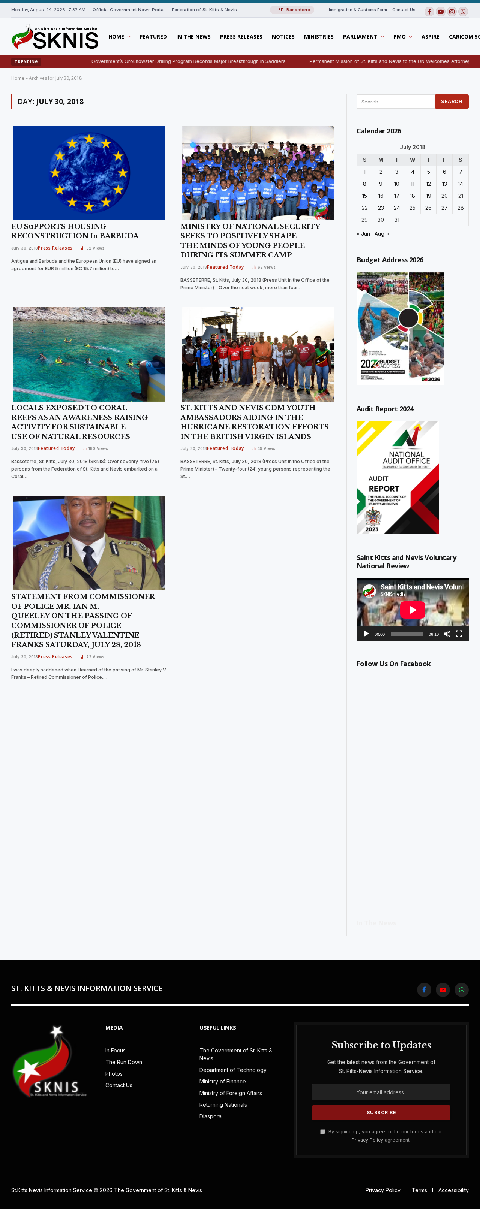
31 (396, 220)
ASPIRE (431, 36)
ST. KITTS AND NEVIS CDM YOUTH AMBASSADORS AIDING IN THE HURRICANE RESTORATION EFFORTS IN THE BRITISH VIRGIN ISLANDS (254, 422)
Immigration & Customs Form (358, 9)
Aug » (382, 233)
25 (413, 208)
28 (461, 208)
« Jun (363, 233)
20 (444, 196)
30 (381, 220)
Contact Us (404, 9)
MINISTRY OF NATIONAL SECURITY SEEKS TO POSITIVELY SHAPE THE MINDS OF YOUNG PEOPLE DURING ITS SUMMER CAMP (250, 241)
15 (364, 196)
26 (428, 208)
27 (444, 208)
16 (381, 196)
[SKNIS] (54, 36)
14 (460, 184)
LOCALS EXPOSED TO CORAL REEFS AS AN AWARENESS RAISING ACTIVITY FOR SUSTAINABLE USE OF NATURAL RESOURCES (79, 422)
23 (381, 208)
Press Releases (241, 36)
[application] (413, 609)
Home (116, 36)
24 (397, 208)
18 (412, 196)
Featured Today (225, 267)
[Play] (366, 634)
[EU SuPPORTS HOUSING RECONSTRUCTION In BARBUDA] (89, 173)
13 (444, 184)
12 (428, 184)
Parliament (360, 36)
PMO (399, 36)
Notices (283, 36)
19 (428, 196)
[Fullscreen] (459, 634)
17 (396, 196)
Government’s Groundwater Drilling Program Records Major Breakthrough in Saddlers (155, 61)
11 (412, 184)
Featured (153, 36)
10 (396, 184)
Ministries (319, 36)
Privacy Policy (367, 1140)
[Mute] (447, 634)
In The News (193, 36)
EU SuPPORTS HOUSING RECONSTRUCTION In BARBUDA (75, 232)
